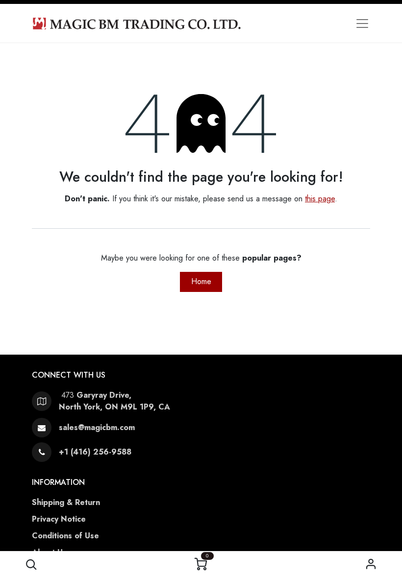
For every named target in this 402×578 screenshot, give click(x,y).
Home (201, 281)
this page (320, 198)
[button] (31, 565)
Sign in (371, 565)
